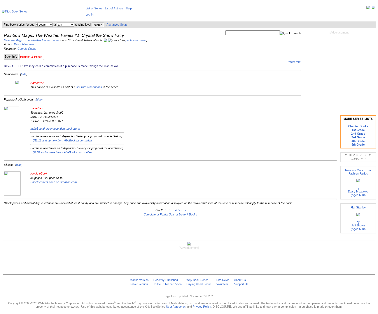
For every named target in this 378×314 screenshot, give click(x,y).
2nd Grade (358, 133)
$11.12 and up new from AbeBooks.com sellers (63, 140)
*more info (294, 62)
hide (23, 74)
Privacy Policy (202, 306)
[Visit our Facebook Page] (373, 8)
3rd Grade (358, 137)
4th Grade (358, 141)
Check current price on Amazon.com (53, 182)
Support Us (241, 284)
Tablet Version (139, 284)
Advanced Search (118, 24)
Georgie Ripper (27, 48)
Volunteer (222, 284)
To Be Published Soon (167, 284)
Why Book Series (197, 280)
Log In (89, 14)
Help (129, 8)
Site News (222, 280)
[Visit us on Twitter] (368, 8)
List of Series (94, 8)
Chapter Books (358, 126)
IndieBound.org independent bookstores (55, 128)
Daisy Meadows (24, 44)
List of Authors (114, 8)
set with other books (89, 87)
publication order (136, 40)
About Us (240, 280)
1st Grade (358, 130)
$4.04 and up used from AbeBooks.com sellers (63, 152)
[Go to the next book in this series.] (110, 40)
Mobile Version (139, 280)
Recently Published (165, 280)
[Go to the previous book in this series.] (105, 40)
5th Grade (358, 144)
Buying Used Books (199, 284)
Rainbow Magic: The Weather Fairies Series (32, 40)
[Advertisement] (339, 69)
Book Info (11, 56)
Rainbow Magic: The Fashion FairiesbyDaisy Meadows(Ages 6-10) (358, 183)
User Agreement (176, 306)
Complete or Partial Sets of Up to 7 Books (170, 214)
